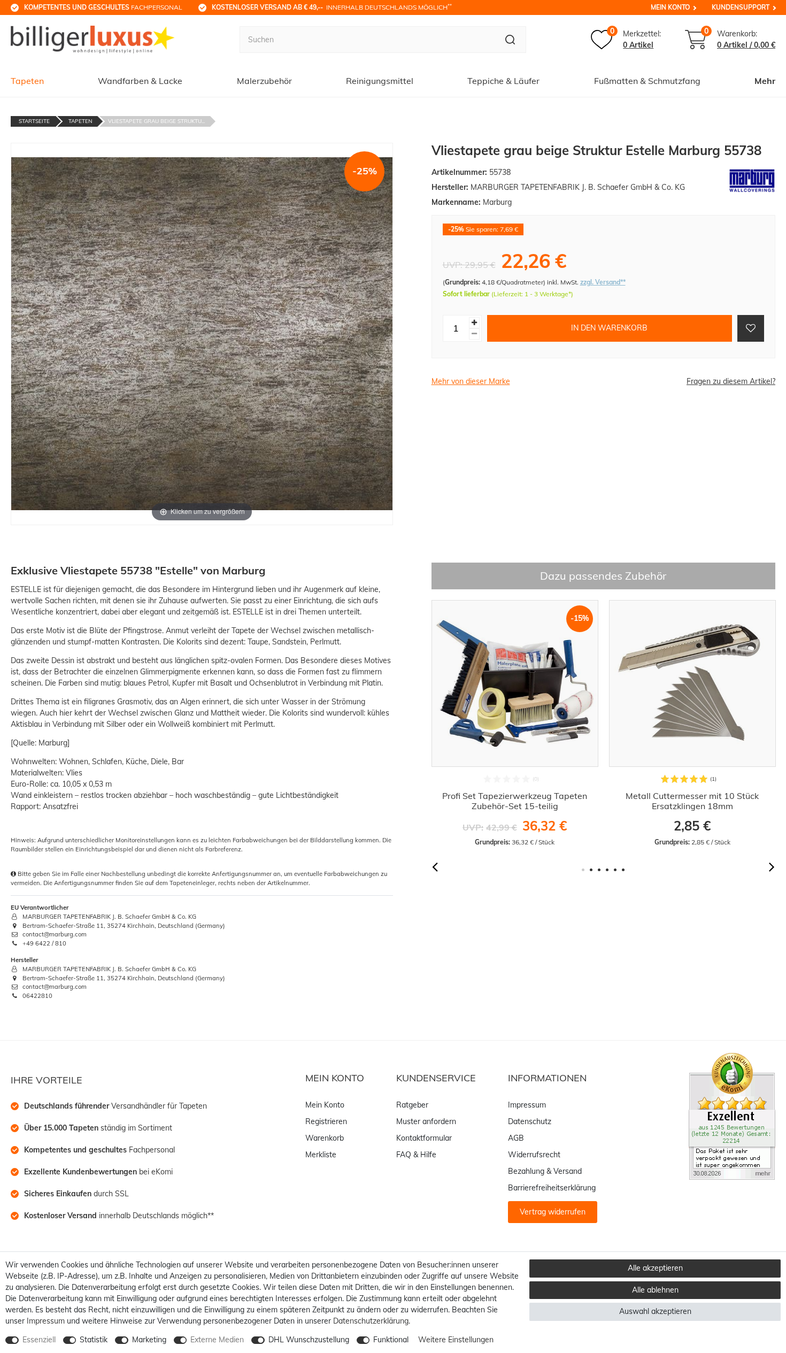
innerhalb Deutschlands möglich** (119, 1215)
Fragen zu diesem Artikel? (731, 381)
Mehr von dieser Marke (470, 381)
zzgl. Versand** (603, 282)
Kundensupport (740, 7)
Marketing (149, 1339)
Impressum (527, 1105)
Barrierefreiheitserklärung (552, 1188)
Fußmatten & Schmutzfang (647, 80)
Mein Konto (670, 7)
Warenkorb (324, 1138)
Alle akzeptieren (655, 1268)
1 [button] (583, 869)
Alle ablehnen (655, 1290)
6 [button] (623, 869)
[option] (515, 723)
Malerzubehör (264, 80)
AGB (516, 1138)
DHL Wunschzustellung (308, 1339)
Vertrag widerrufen (552, 1212)
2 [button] (591, 869)
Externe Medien (217, 1339)
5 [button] (615, 869)
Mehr (764, 80)
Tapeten (27, 80)
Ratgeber (412, 1105)
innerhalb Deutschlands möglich (332, 7)
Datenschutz (529, 1121)
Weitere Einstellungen (456, 1339)
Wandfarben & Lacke (140, 80)
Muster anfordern (426, 1121)
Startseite (34, 121)
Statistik (93, 1339)
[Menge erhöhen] (474, 322)
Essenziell (39, 1339)
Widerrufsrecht (534, 1154)
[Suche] (510, 39)
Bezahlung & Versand (545, 1171)
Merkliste (320, 1154)
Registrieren (326, 1121)
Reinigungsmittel (379, 80)
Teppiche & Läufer (503, 80)
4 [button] (607, 869)
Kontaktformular (424, 1138)
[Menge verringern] (474, 333)
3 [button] (599, 869)
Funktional (391, 1339)
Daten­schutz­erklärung (371, 1321)
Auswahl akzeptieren (655, 1311)
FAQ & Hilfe (416, 1154)
